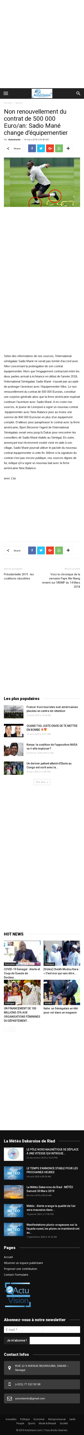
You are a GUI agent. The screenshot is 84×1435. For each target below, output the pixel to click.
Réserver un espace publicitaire (23, 1263)
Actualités (11, 1419)
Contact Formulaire (16, 1274)
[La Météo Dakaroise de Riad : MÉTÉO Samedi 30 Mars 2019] (13, 1192)
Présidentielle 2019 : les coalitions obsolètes (19, 576)
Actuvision (14, 139)
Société (48, 1003)
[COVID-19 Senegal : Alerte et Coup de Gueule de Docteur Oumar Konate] (22, 953)
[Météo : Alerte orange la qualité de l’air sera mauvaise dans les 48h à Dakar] (13, 1210)
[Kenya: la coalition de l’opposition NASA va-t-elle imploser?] (13, 749)
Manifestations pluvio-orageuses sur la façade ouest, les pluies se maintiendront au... (53, 1228)
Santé (72, 1419)
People (20, 1423)
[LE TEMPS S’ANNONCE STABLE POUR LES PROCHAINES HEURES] (13, 1173)
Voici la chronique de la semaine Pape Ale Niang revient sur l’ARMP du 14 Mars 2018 (61, 580)
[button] (78, 93)
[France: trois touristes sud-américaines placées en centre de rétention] (13, 712)
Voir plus (41, 782)
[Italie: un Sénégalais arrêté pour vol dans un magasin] (62, 992)
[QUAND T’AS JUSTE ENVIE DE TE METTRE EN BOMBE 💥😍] (13, 730)
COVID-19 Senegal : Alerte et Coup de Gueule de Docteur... (22, 973)
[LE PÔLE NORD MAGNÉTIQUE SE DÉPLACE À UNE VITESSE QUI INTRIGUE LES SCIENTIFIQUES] (13, 1154)
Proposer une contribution (20, 1269)
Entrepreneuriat (57, 1419)
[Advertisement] (42, 44)
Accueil (8, 102)
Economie (10, 964)
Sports (19, 102)
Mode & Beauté (47, 1423)
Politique (49, 964)
